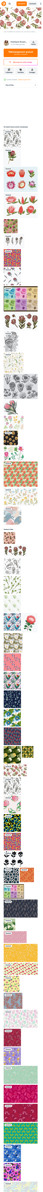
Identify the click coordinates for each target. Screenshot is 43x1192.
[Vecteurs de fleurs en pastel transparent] (14, 422)
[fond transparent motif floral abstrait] (12, 516)
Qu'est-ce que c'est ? (24, 80)
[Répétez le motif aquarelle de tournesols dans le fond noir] (11, 438)
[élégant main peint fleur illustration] (9, 924)
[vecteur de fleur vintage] (14, 241)
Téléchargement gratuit (20, 52)
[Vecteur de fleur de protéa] (21, 179)
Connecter (32, 4)
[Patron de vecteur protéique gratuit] (21, 474)
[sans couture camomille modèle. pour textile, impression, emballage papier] (13, 642)
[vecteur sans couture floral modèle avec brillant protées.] (11, 226)
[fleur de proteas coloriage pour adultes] (11, 341)
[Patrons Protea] (21, 298)
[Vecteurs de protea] (21, 205)
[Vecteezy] (3, 3)
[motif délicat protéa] (12, 276)
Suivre (33, 44)
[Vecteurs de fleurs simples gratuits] (14, 453)
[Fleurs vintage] (21, 386)
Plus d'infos (10, 85)
